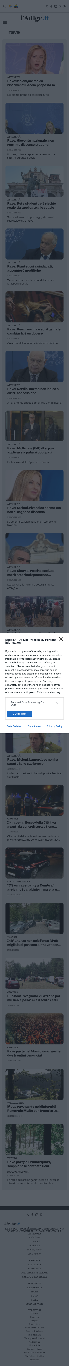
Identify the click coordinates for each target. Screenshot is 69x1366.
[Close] (62, 640)
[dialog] (34, 683)
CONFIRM (20, 713)
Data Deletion (14, 726)
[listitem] (34, 703)
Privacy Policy (54, 726)
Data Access (34, 726)
